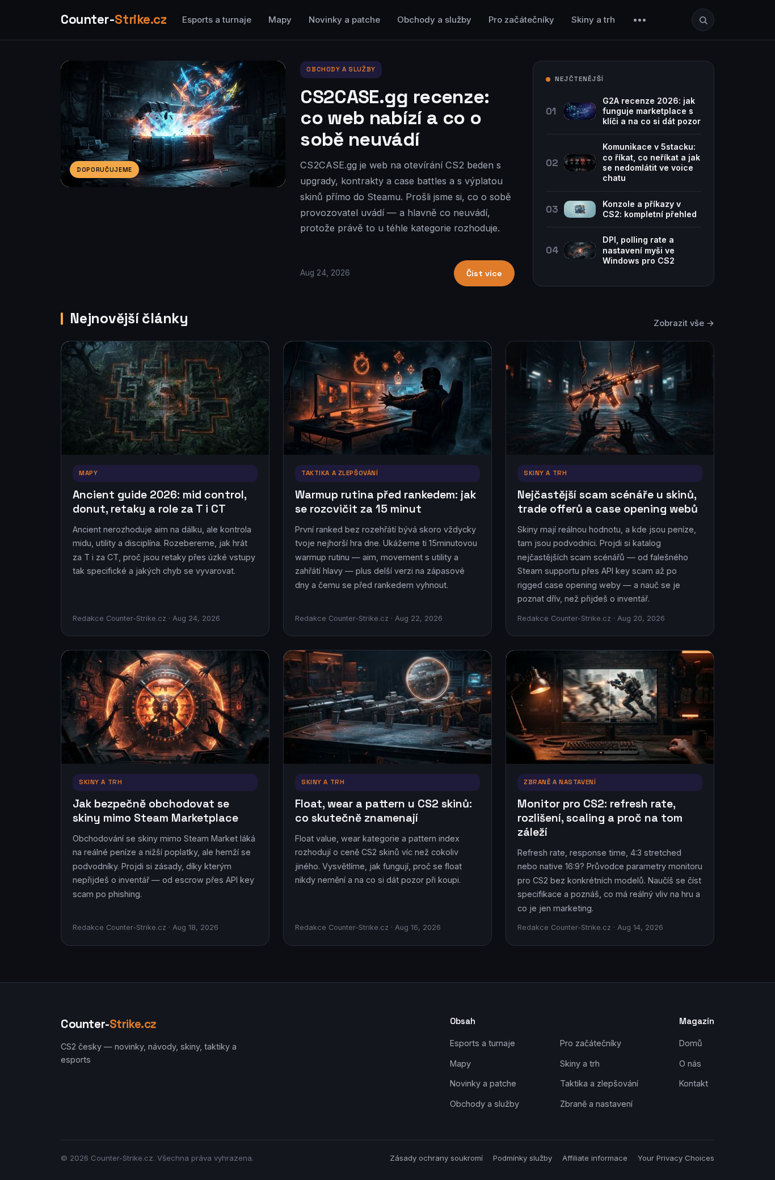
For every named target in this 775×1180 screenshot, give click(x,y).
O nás (690, 1063)
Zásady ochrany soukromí (436, 1157)
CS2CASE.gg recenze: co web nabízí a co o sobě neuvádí (394, 117)
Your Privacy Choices (676, 1157)
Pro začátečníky (521, 19)
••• (640, 19)
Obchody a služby (434, 19)
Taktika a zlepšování (599, 1083)
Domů (690, 1043)
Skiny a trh (593, 19)
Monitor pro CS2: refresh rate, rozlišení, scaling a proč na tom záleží (600, 818)
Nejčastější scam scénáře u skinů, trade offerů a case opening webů (607, 502)
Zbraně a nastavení (596, 1104)
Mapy (280, 19)
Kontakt (693, 1083)
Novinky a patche (344, 19)
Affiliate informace (594, 1157)
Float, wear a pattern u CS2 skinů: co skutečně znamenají (383, 811)
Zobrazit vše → (684, 323)
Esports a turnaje (216, 19)
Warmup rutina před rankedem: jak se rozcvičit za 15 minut (385, 502)
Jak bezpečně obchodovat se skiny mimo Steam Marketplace (155, 811)
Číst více (484, 273)
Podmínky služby (522, 1157)
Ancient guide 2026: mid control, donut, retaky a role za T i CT (159, 502)
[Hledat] (703, 20)
